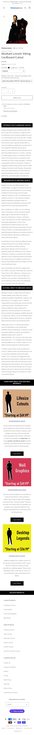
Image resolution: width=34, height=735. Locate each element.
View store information (10, 111)
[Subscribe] (26, 704)
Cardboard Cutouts (10, 605)
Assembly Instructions (10, 692)
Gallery (6, 671)
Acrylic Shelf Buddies (10, 614)
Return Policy (8, 688)
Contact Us (7, 663)
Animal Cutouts (8, 647)
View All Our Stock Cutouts (12, 651)
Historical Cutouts (9, 638)
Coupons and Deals (10, 667)
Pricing (6, 675)
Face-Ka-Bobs (8, 609)
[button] (4, 8)
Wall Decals (7, 618)
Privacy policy (10, 728)
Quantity (3, 87)
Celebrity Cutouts (9, 630)
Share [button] (5, 116)
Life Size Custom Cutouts (16, 725)
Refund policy (19, 728)
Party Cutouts (8, 634)
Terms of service (28, 728)
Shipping (3, 64)
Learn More (17, 453)
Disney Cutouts (8, 642)
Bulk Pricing (7, 680)
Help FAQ (6, 684)
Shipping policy (18, 731)
